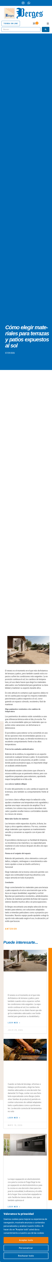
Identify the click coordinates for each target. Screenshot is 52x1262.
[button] (47, 23)
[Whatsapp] (29, 3)
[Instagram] (23, 3)
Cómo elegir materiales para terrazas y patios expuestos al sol (25, 983)
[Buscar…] (20, 29)
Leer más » (14, 1023)
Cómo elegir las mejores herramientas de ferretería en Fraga (25, 1073)
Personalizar (26, 1248)
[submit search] (45, 29)
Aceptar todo (26, 1240)
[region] (26, 1235)
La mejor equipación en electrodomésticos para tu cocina (24, 1168)
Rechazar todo (26, 1256)
